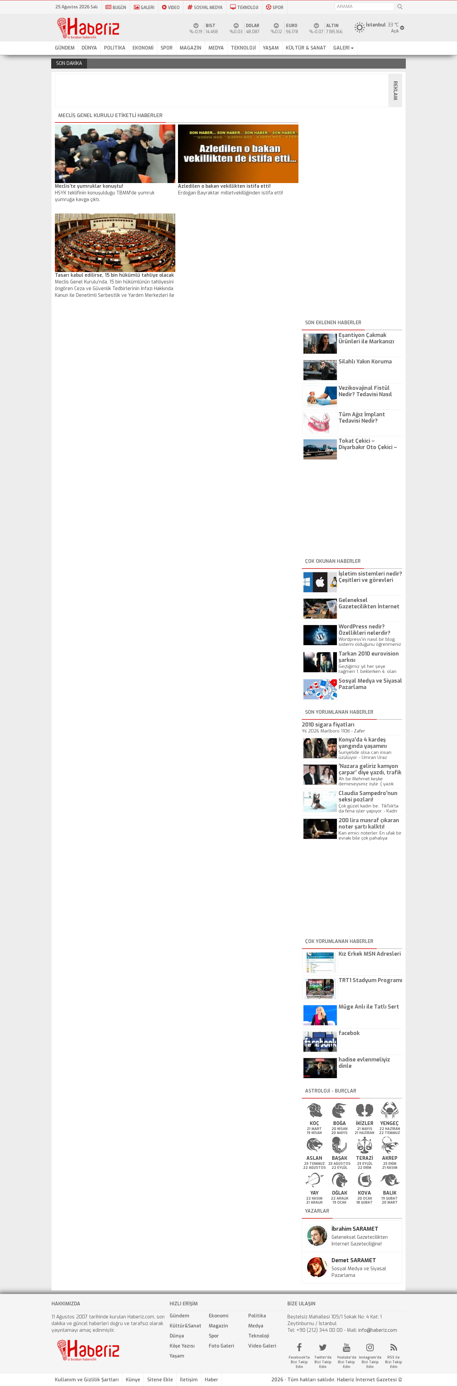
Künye (133, 1380)
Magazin (218, 1326)
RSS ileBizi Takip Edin (393, 1362)
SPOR (278, 7)
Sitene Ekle (160, 1380)
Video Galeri (262, 1346)
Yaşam (177, 1356)
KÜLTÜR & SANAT (306, 48)
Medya (255, 1326)
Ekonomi (219, 1316)
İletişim (189, 1380)
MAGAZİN (190, 48)
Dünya (177, 1336)
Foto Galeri (221, 1346)
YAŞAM (271, 48)
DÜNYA (89, 48)
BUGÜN (119, 7)
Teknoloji (258, 1336)
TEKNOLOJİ (247, 7)
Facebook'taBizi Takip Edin (299, 1362)
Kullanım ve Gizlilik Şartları (87, 1380)
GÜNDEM (65, 48)
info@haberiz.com (377, 1330)
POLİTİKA (114, 48)
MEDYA (216, 48)
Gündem (179, 1316)
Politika (257, 1316)
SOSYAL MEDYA (208, 7)
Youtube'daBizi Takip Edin (346, 1362)
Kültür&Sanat (185, 1326)
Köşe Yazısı (182, 1346)
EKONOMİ (143, 48)
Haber (211, 1380)
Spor (214, 1336)
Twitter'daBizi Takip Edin (323, 1362)
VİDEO (174, 7)
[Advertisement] (230, 90)
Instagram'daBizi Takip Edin (370, 1362)
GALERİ (147, 7)
